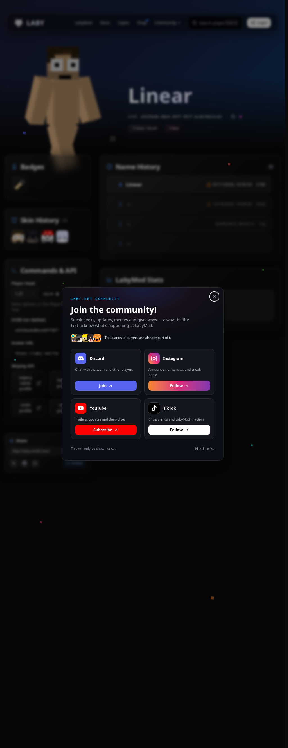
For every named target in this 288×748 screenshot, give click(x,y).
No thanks (204, 448)
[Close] (214, 296)
